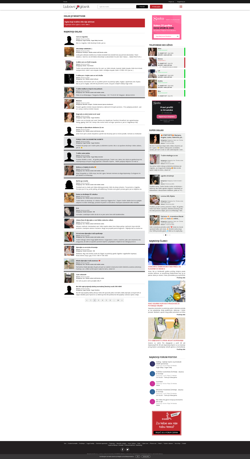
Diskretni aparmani (101, 443)
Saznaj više (146, 456)
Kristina (160, 96)
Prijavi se (171, 2)
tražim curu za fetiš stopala (86, 62)
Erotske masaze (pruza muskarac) (103, 104)
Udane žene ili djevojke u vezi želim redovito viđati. (94, 220)
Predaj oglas (156, 7)
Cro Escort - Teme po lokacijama (166, 377)
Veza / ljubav (132, 443)
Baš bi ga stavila (82, 181)
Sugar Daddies (95, 117)
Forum (65, 2)
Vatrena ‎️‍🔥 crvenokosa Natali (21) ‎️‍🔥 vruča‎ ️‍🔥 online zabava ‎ (172, 218)
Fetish (84, 65)
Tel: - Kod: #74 (165, 58)
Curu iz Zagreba (82, 37)
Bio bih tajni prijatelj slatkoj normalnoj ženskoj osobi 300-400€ (99, 286)
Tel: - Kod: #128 (165, 70)
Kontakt (121, 445)
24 (118, 300)
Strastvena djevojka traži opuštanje (89, 233)
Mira (159, 85)
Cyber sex (175, 140)
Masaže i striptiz (87, 104)
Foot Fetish (90, 65)
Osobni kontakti (87, 212)
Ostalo (184, 443)
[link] (166, 27)
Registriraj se (181, 2)
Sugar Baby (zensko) (97, 40)
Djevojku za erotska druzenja (86, 247)
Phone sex (153, 443)
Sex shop (177, 443)
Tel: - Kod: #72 (165, 91)
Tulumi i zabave (168, 443)
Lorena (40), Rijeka (168, 196)
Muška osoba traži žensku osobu (98, 52)
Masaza (79, 101)
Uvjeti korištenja (113, 445)
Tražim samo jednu (83, 153)
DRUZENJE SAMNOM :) (84, 49)
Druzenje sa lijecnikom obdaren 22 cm (90, 127)
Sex (87, 24)
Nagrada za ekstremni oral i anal (88, 114)
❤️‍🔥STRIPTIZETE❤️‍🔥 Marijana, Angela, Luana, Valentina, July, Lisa (172, 137)
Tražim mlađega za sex (169, 155)
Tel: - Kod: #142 (165, 81)
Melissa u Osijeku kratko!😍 (86, 167)
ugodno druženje (167, 176)
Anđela (160, 75)
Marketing (139, 445)
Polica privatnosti (130, 445)
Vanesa (160, 53)
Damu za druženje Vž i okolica (86, 194)
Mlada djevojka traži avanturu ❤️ (88, 261)
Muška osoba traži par (92, 79)
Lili (159, 65)
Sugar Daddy (86, 40)
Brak (139, 443)
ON (94, 212)
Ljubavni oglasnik (68, 13)
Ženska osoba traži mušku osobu (95, 92)
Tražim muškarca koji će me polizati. (89, 89)
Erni (77, 208)
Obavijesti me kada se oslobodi (169, 61)
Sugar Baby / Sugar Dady (164, 367)
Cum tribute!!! (81, 274)
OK (137, 456)
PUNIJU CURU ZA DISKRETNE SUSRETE (89, 139)
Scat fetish (159, 382)
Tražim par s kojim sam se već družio (89, 75)
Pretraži (142, 7)
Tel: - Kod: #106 (165, 48)
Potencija (112, 443)
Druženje (85, 52)
